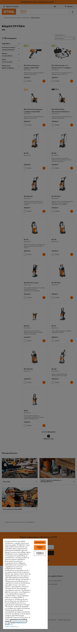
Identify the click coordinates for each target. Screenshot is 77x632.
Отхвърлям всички (40, 547)
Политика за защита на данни (16, 622)
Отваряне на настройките (40, 553)
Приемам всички (40, 542)
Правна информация (11, 627)
